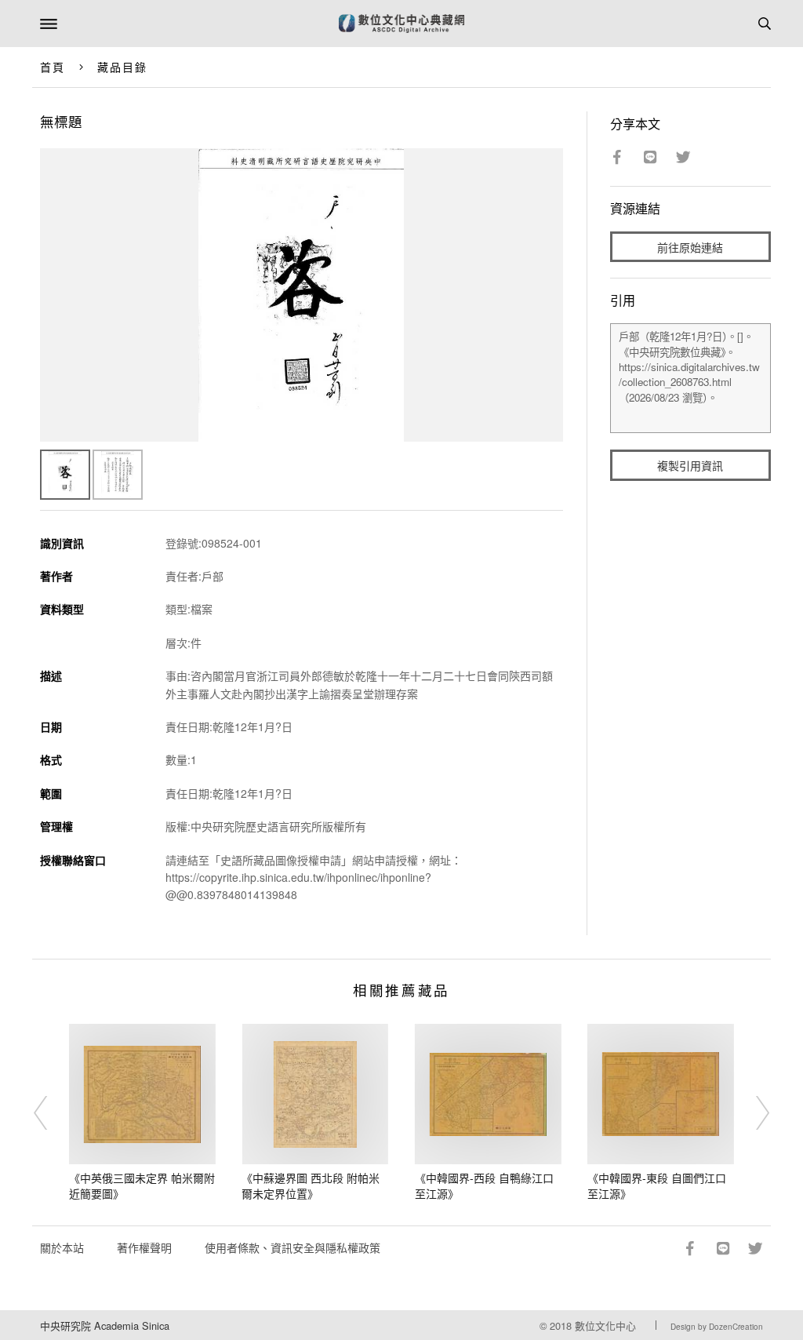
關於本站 (62, 1247)
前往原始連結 (690, 247)
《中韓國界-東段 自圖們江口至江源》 (656, 1185)
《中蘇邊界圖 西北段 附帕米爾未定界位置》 (311, 1185)
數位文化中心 (605, 1325)
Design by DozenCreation (716, 1326)
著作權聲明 (144, 1247)
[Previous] (51, 1112)
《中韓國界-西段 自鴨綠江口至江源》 (484, 1185)
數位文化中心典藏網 (401, 23)
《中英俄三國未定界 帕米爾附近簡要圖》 (142, 1185)
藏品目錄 (122, 67)
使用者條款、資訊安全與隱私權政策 (292, 1247)
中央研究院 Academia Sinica (104, 1325)
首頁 (52, 67)
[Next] (752, 1112)
